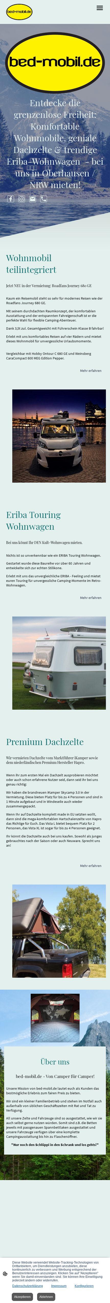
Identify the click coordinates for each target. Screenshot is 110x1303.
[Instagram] (21, 198)
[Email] (32, 198)
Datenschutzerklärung (27, 1286)
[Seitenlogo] (19, 12)
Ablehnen (46, 1297)
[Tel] (43, 198)
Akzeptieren (22, 1297)
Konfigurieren (84, 1286)
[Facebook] (10, 198)
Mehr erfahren (91, 370)
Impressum (59, 1286)
